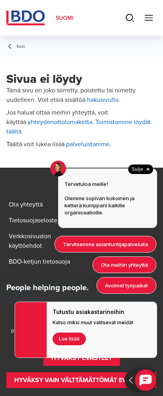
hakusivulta (102, 99)
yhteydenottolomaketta (60, 121)
